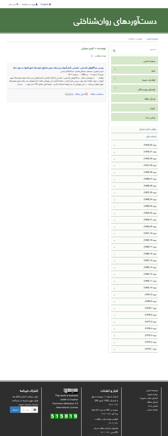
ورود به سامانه (29, 4)
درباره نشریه (153, 394)
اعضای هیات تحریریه (149, 398)
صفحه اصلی (152, 38)
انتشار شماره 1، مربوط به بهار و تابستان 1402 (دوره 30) (105, 398)
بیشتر (19, 84)
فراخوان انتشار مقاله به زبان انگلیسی (106, 430)
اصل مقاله (75, 94)
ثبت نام (12, 4)
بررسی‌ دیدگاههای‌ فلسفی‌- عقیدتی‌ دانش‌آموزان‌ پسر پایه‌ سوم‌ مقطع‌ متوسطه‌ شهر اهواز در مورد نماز (58, 67)
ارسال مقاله (150, 98)
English (45, 4)
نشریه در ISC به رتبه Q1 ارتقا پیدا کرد (105, 412)
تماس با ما (150, 117)
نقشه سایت (152, 409)
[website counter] (64, 416)
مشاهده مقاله (97, 94)
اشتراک (15, 410)
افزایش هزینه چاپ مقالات (106, 419)
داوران (152, 108)
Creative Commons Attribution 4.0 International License (65, 403)
